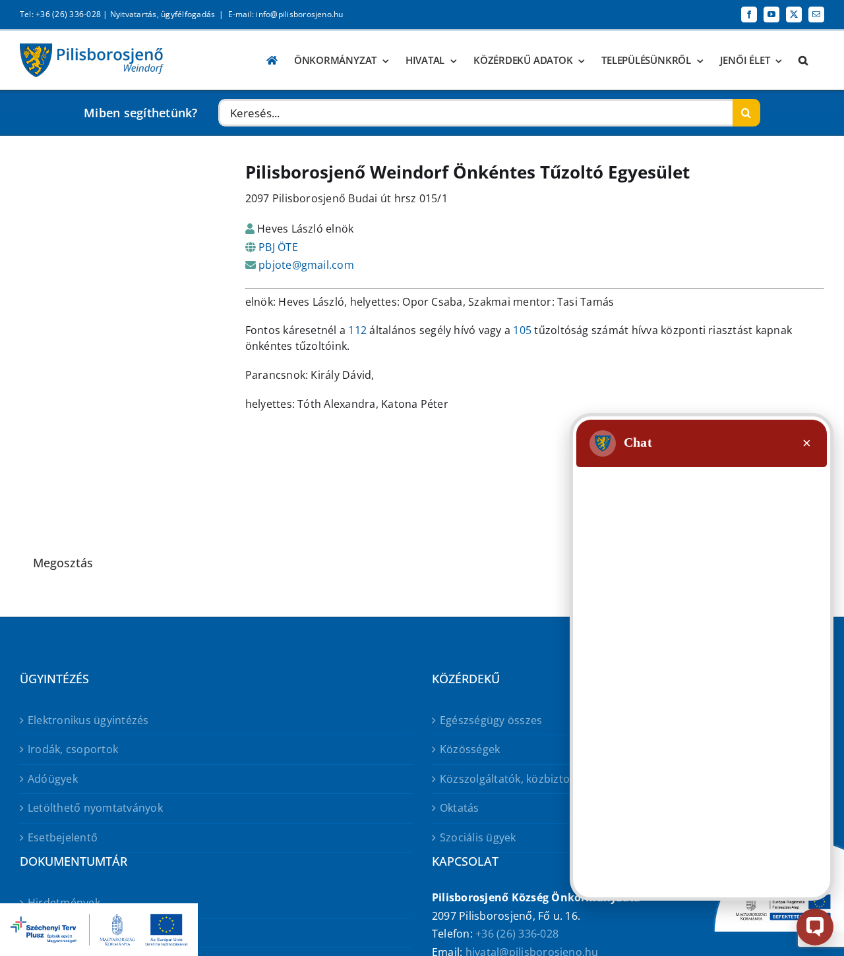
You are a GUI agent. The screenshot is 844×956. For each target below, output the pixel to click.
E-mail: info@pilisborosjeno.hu (286, 14)
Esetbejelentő (63, 837)
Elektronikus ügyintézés (88, 720)
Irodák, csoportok (73, 749)
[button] (803, 60)
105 (522, 330)
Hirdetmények (64, 902)
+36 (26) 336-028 (516, 933)
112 (357, 330)
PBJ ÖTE (278, 247)
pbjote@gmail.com (306, 265)
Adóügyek (53, 779)
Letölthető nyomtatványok (95, 808)
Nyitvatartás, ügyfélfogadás (162, 14)
